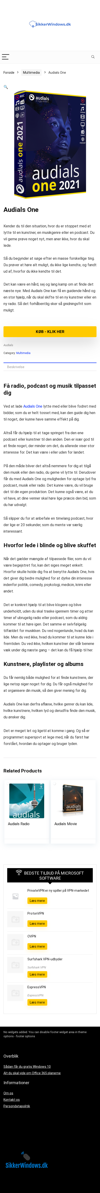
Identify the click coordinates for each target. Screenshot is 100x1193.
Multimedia (31, 72)
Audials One (32, 406)
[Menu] (5, 57)
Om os (8, 1093)
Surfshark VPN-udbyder (45, 959)
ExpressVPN (36, 987)
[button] (5, 87)
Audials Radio (19, 824)
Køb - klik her (50, 331)
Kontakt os (11, 1099)
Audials (8, 345)
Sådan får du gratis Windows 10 (27, 1066)
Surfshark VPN (36, 967)
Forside (8, 72)
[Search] (92, 57)
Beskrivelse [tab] (15, 367)
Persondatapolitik (16, 1106)
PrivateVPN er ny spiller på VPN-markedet (58, 890)
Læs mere (37, 901)
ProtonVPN (35, 913)
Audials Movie (65, 824)
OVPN (31, 936)
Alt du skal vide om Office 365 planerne (32, 1073)
